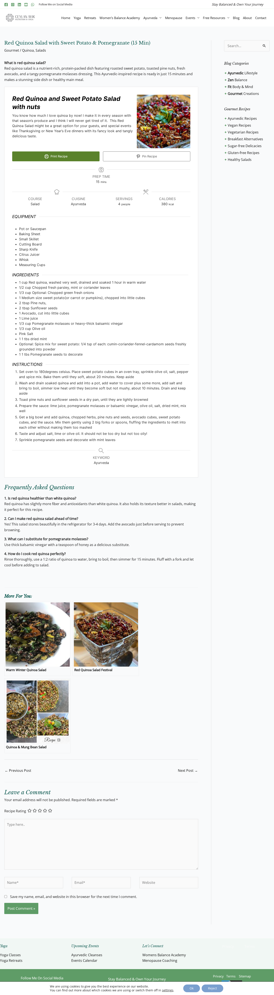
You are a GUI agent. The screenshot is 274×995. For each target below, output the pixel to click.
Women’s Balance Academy (120, 18)
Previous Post (18, 770)
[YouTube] (26, 4)
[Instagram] (13, 4)
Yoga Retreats (11, 960)
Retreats (90, 18)
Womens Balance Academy (164, 955)
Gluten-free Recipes (243, 152)
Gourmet (11, 50)
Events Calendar (84, 960)
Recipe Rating (15, 811)
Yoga (77, 18)
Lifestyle (243, 73)
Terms (249, 946)
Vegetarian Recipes (243, 132)
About (247, 18)
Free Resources (214, 18)
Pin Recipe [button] (149, 156)
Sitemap (245, 976)
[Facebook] (6, 4)
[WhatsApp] (32, 4)
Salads (41, 50)
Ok (192, 988)
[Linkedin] (19, 4)
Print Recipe (58, 156)
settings (167, 990)
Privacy (228, 946)
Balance (237, 80)
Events (190, 18)
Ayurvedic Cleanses (86, 955)
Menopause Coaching (159, 960)
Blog (236, 18)
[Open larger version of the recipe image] (163, 121)
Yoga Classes (10, 955)
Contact (260, 18)
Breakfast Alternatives (245, 139)
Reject (212, 988)
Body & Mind (240, 86)
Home (65, 18)
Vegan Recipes (239, 125)
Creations (243, 93)
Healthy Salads (240, 159)
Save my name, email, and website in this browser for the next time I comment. (73, 896)
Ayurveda (150, 18)
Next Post (188, 770)
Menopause (173, 18)
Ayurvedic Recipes (242, 118)
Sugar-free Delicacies (245, 146)
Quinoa (28, 50)
